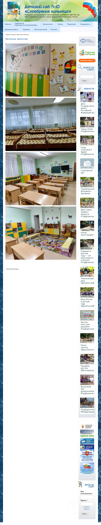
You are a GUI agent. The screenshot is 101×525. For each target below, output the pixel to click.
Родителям (71, 24)
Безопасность (48, 24)
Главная (7, 34)
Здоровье (26, 29)
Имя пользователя (87, 493)
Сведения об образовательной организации (26, 24)
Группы (60, 24)
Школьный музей (40, 29)
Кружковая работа (11, 29)
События (8, 24)
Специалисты (85, 24)
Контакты (54, 29)
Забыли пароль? (87, 508)
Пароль (84, 500)
